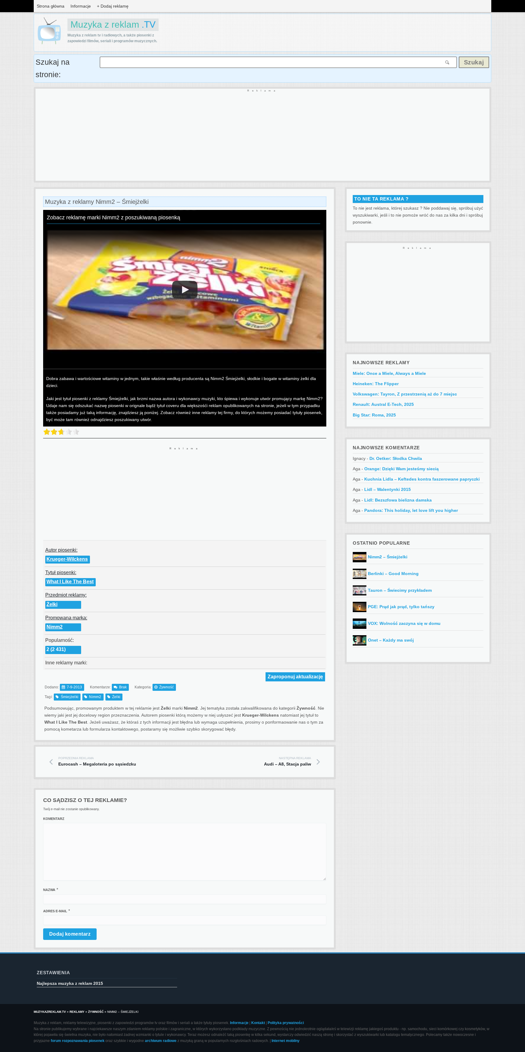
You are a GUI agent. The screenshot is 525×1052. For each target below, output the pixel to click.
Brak (123, 687)
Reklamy (77, 1011)
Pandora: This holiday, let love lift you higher (411, 510)
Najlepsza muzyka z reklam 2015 (70, 983)
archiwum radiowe (161, 1041)
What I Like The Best (70, 581)
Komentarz (53, 819)
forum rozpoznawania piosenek (78, 1041)
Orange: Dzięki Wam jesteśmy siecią (401, 468)
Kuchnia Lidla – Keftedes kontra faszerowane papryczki (422, 479)
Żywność (166, 687)
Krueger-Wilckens (67, 559)
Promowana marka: (66, 617)
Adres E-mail (55, 911)
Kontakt (258, 1023)
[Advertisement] (218, 135)
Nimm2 (54, 626)
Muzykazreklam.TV (50, 1011)
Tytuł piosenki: (60, 572)
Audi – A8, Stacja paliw (287, 761)
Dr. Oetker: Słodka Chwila (395, 458)
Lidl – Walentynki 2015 (387, 489)
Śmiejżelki (69, 697)
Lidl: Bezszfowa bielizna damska (398, 500)
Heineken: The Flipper (376, 383)
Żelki (51, 604)
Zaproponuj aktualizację (295, 676)
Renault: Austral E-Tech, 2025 (383, 404)
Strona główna (50, 6)
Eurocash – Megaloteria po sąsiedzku (97, 761)
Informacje (80, 6)
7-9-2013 (74, 687)
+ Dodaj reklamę (113, 6)
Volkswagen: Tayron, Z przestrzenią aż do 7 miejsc (405, 394)
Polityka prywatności (286, 1023)
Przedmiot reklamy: (66, 595)
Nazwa (49, 890)
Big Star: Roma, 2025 (374, 415)
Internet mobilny (286, 1041)
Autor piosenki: (61, 550)
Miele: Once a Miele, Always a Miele (389, 373)
